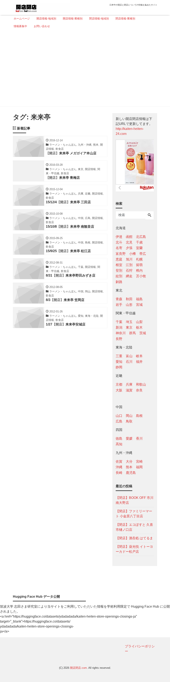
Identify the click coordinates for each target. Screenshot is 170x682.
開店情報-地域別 (46, 18)
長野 (119, 339)
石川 (129, 361)
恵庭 (119, 259)
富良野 (121, 253)
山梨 (139, 322)
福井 (139, 361)
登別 (119, 270)
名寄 (119, 248)
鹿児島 (131, 472)
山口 (119, 415)
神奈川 (121, 333)
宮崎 (139, 461)
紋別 (119, 276)
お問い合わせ (42, 26)
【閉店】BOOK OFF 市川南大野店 (134, 500)
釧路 (119, 282)
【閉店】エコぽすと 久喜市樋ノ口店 (134, 527)
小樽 (132, 253)
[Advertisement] (83, 69)
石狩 (129, 270)
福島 (139, 299)
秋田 (129, 299)
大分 (129, 461)
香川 (139, 438)
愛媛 (129, 438)
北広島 (141, 236)
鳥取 (129, 421)
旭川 (129, 259)
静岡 (119, 367)
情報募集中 (20, 26)
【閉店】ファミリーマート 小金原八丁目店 (134, 513)
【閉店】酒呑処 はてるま (134, 538)
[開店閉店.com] (41, 7)
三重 (119, 356)
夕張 (129, 248)
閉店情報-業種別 (125, 18)
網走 (129, 276)
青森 (119, 299)
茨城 (142, 333)
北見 (129, 242)
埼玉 (129, 322)
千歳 (139, 242)
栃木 (139, 327)
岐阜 (139, 356)
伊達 (119, 236)
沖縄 (119, 467)
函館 (129, 236)
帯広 (142, 253)
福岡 (139, 467)
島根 (139, 415)
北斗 (119, 242)
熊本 (129, 467)
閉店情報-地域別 (99, 18)
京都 (119, 384)
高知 (119, 444)
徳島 (119, 438)
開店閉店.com (78, 667)
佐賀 (119, 461)
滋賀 (129, 390)
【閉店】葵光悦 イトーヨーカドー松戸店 (134, 549)
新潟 (119, 327)
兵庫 (129, 384)
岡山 (129, 415)
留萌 (139, 265)
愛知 (119, 361)
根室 (119, 265)
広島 (119, 421)
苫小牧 (141, 276)
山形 (129, 304)
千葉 (119, 322)
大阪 (119, 390)
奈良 (139, 390)
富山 (129, 356)
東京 (129, 327)
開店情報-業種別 (73, 18)
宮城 (139, 304)
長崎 (119, 472)
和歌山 (141, 384)
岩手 (119, 304)
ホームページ (22, 18)
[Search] (149, 215)
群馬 (132, 333)
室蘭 (139, 248)
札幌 (139, 259)
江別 (129, 265)
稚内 (139, 270)
